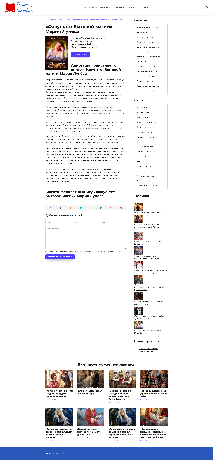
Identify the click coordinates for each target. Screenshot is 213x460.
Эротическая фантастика (148, 86)
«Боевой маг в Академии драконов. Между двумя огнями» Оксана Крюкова (58, 433)
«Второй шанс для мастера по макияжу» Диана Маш (89, 432)
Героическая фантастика (148, 42)
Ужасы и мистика (144, 171)
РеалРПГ (141, 161)
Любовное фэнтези (80, 20)
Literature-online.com (148, 349)
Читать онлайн (81, 54)
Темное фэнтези (144, 166)
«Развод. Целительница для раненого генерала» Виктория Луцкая (148, 227)
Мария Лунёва (85, 41)
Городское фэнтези (145, 127)
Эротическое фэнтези (146, 181)
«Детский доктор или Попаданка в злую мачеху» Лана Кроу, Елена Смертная (120, 395)
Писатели (132, 8)
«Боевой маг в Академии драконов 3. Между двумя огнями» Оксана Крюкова (122, 433)
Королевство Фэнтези (54, 20)
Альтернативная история (148, 27)
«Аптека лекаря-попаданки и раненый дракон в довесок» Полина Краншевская (150, 287)
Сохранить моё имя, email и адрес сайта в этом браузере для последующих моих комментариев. (84, 251)
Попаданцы (142, 156)
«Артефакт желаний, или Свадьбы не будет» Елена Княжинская (59, 393)
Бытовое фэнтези (144, 117)
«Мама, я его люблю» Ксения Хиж (149, 213)
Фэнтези (104, 8)
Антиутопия (142, 32)
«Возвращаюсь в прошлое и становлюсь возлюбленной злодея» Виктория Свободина (153, 433)
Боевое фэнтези (144, 107)
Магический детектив (147, 152)
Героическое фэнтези (146, 122)
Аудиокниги (118, 8)
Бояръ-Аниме (143, 112)
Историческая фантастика (148, 57)
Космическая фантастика (148, 66)
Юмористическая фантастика (150, 91)
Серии (154, 8)
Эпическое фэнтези (145, 176)
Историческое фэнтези (147, 137)
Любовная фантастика (147, 71)
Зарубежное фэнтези (146, 132)
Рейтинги (144, 8)
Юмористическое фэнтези (149, 186)
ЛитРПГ (140, 142)
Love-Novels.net (146, 351)
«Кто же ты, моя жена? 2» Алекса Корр (89, 392)
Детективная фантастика (148, 47)
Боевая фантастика (145, 37)
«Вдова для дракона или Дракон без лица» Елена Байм (153, 393)
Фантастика (89, 8)
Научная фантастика (146, 76)
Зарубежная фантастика (147, 52)
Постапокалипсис (145, 81)
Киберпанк (142, 61)
